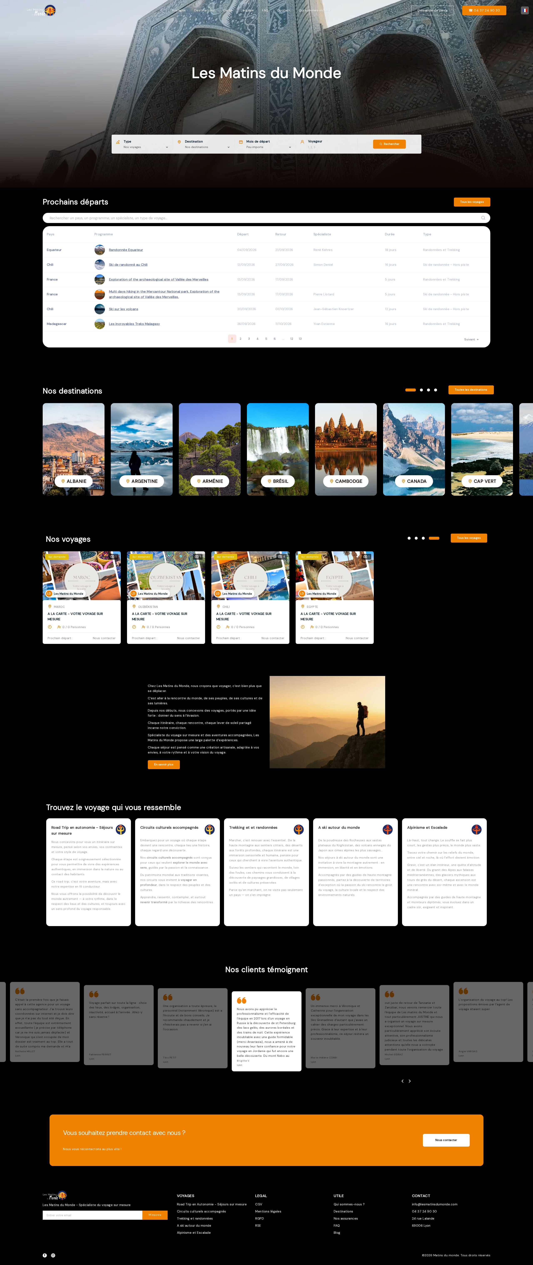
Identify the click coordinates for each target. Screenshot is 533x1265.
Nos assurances (346, 1218)
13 (300, 339)
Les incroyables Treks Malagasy (134, 324)
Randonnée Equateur (126, 250)
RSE (258, 1226)
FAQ (265, 10)
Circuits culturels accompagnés (201, 1211)
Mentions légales (268, 1211)
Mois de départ (258, 141)
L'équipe (247, 10)
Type (127, 141)
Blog (337, 1233)
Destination (194, 141)
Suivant (470, 339)
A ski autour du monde (194, 1226)
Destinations (204, 10)
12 (291, 339)
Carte (228, 10)
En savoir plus (163, 764)
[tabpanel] (74, 449)
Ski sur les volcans (123, 309)
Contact (284, 10)
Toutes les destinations (471, 389)
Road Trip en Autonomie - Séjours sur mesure (212, 1204)
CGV (258, 1204)
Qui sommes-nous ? (315, 10)
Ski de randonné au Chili (128, 264)
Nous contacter (446, 1140)
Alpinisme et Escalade (194, 1233)
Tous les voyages (472, 202)
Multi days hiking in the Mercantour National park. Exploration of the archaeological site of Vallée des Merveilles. (164, 294)
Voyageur (315, 141)
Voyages (179, 10)
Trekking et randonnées (195, 1218)
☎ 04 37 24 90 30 (484, 10)
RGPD (259, 1218)
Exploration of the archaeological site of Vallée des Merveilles (159, 279)
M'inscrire (155, 1215)
